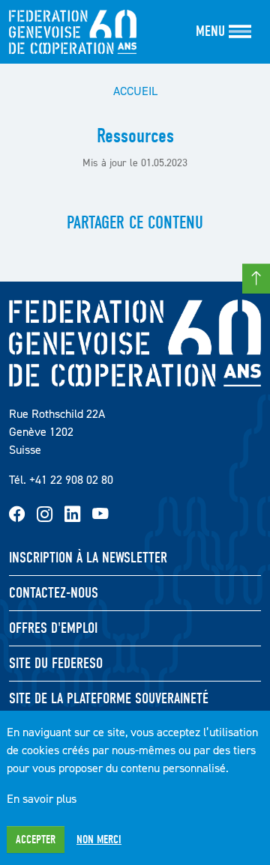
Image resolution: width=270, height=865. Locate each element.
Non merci (99, 839)
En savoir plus (41, 798)
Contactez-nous (53, 592)
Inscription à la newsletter (88, 557)
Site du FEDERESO (56, 663)
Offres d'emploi (53, 628)
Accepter (36, 839)
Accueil (135, 90)
